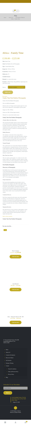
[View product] (27, 232)
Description (4, 96)
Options (4, 87)
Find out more (15, 256)
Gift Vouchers (8, 360)
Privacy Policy (11, 374)
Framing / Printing (9, 363)
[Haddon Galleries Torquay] (15, 6)
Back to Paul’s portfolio (7, 216)
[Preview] (27, 234)
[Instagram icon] (16, 1)
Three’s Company (15, 250)
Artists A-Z (11, 17)
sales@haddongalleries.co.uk (9, 341)
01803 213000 (6, 342)
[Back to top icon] (15, 407)
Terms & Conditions (12, 368)
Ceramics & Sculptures (10, 355)
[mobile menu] (29, 6)
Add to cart (7, 92)
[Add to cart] (27, 230)
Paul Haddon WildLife (20, 17)
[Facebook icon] (14, 1)
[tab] (15, 96)
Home (5, 17)
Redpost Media (18, 412)
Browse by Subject (9, 357)
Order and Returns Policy (13, 371)
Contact (7, 365)
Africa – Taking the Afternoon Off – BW (15, 316)
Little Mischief (15, 283)
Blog (7, 377)
